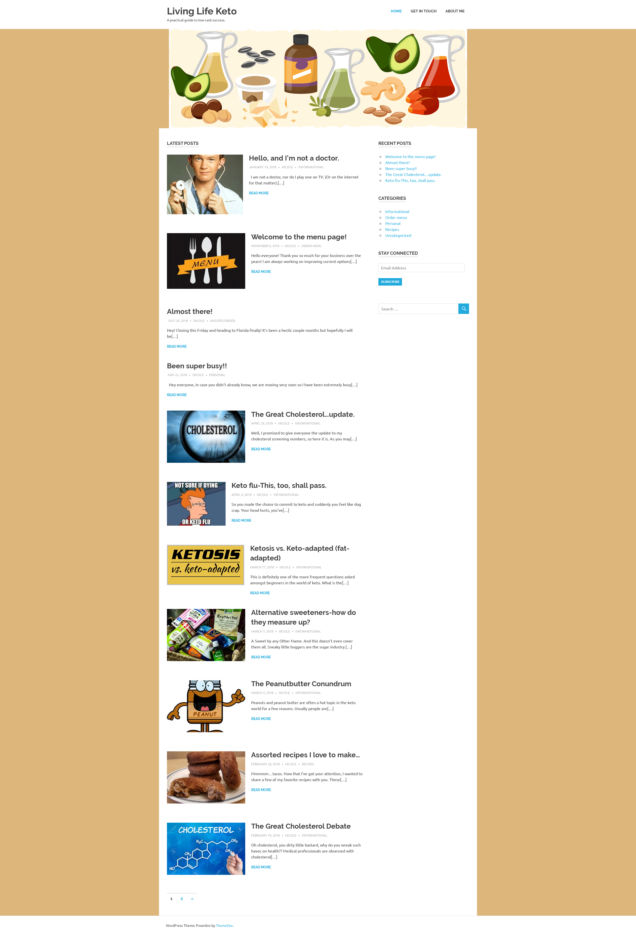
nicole (287, 167)
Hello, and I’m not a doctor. (294, 158)
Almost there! (190, 311)
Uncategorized (222, 320)
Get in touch (424, 11)
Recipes (308, 764)
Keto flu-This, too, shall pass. (279, 485)
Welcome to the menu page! (299, 237)
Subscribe (390, 282)
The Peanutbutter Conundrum (301, 684)
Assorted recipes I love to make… (305, 755)
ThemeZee (224, 925)
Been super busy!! (197, 366)
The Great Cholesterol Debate (301, 826)
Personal (217, 375)
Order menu (311, 246)
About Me (455, 11)
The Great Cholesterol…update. (303, 414)
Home (396, 11)
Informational (311, 167)
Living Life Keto (202, 11)
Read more (259, 193)
